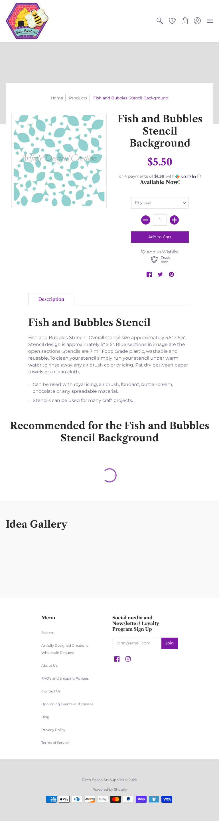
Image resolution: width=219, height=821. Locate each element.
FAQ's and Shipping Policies (65, 678)
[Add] (174, 220)
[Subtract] (145, 220)
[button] (159, 21)
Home (57, 98)
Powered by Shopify (109, 789)
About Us (49, 665)
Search (47, 632)
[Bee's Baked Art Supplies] (27, 21)
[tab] (51, 299)
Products (78, 98)
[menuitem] (159, 21)
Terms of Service (55, 742)
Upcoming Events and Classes (67, 704)
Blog (45, 717)
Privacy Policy (53, 730)
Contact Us (51, 691)
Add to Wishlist (162, 252)
